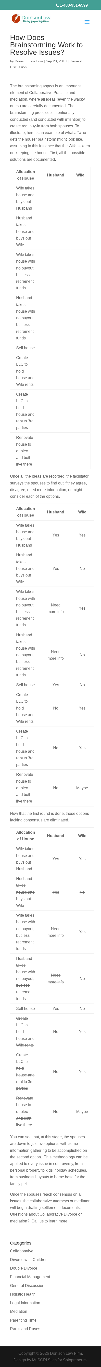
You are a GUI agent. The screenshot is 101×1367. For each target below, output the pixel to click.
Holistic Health (23, 1294)
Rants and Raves (25, 1329)
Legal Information (25, 1303)
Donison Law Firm (29, 61)
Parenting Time (23, 1320)
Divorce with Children (29, 1260)
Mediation (18, 1311)
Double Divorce (23, 1268)
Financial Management (30, 1277)
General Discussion (27, 1286)
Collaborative (21, 1251)
